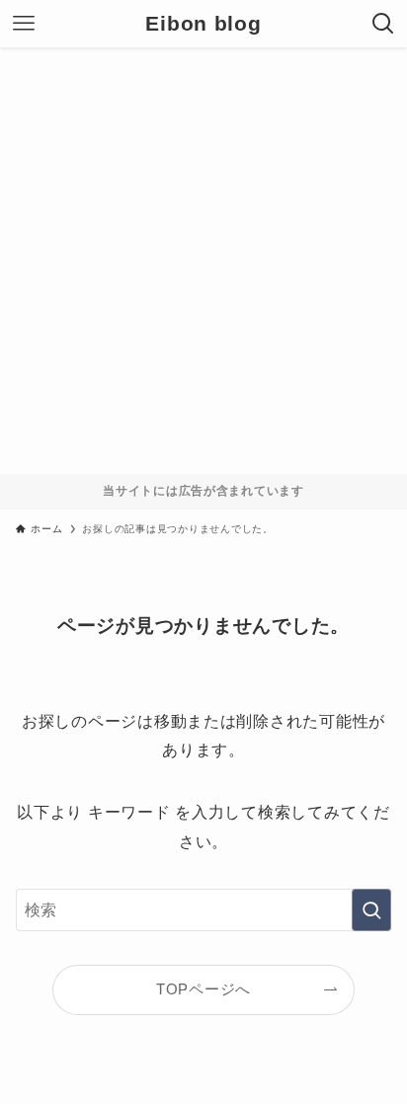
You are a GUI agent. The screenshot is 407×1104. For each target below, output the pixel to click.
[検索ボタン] (383, 23)
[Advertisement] (203, 260)
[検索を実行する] (371, 910)
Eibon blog (203, 24)
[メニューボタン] (23, 23)
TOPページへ (203, 989)
